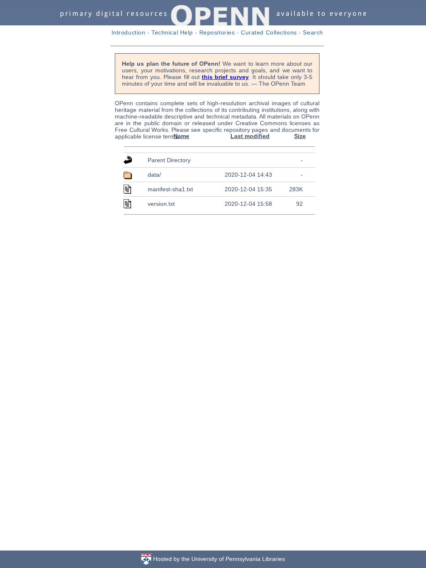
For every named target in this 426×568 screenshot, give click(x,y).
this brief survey (225, 77)
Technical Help (172, 32)
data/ (154, 174)
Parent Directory (169, 160)
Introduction (128, 32)
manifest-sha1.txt (170, 189)
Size (300, 136)
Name (181, 136)
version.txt (161, 203)
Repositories (217, 32)
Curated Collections (269, 32)
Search (313, 32)
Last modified (250, 136)
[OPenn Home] (213, 24)
